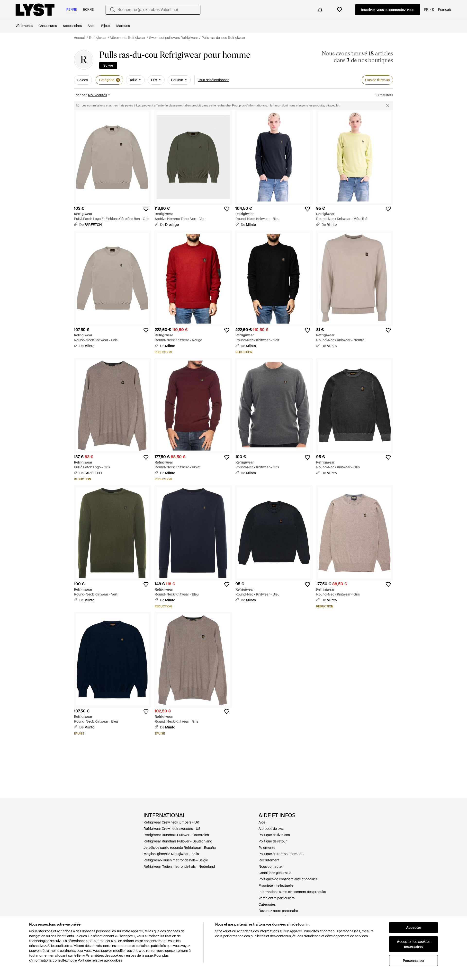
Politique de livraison (274, 835)
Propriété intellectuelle (276, 885)
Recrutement (269, 860)
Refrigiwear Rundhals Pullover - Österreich (176, 835)
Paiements (267, 847)
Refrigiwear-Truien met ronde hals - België (176, 860)
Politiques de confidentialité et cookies (288, 879)
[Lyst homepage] (35, 9)
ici (337, 105)
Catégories (267, 904)
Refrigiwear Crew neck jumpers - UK (171, 822)
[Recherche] (113, 10)
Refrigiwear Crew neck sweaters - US (172, 828)
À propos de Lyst (271, 828)
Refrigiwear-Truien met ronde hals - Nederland (179, 866)
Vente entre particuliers (277, 898)
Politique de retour (273, 841)
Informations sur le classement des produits (292, 892)
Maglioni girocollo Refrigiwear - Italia (171, 854)
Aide (262, 822)
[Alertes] (320, 9)
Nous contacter (271, 866)
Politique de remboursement (281, 854)
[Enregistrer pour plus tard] (146, 209)
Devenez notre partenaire (278, 911)
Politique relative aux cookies (100, 960)
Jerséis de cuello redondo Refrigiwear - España (180, 847)
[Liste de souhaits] (339, 9)
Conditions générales (275, 873)
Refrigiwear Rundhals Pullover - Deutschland (178, 841)
